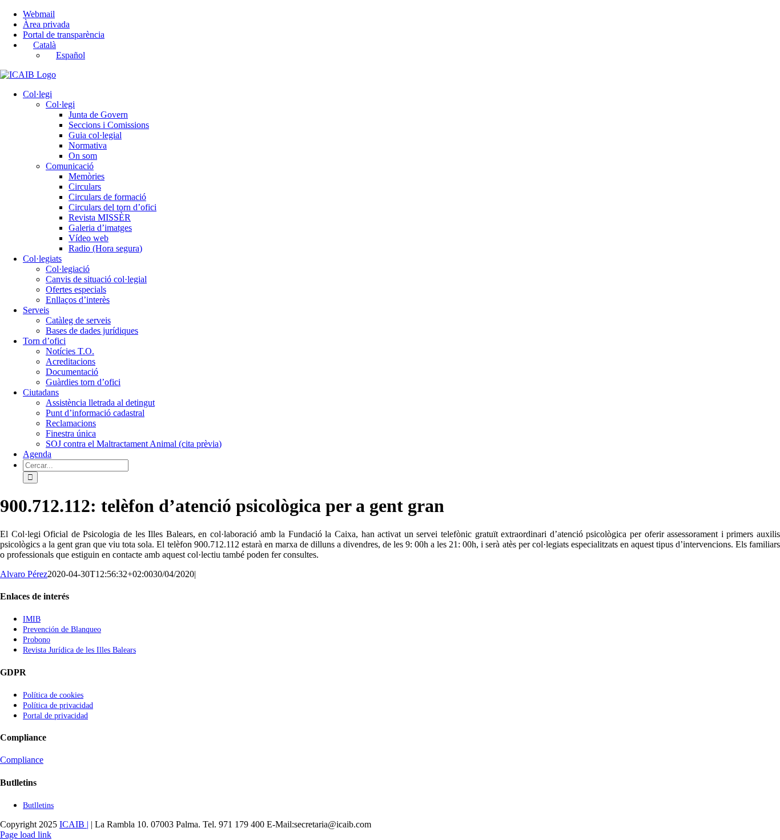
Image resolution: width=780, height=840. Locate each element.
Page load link (25, 834)
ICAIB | (74, 824)
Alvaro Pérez (23, 574)
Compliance (21, 760)
